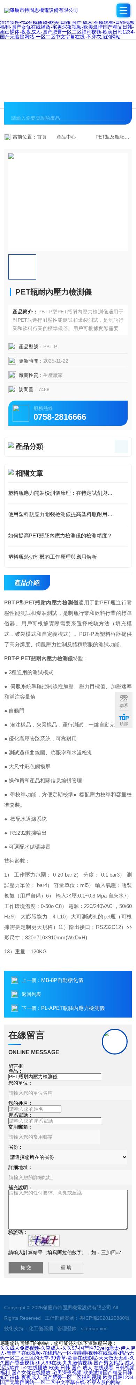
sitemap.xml (94, 1328)
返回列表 (31, 994)
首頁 (42, 137)
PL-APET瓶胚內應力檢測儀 (73, 1008)
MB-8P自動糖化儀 (62, 980)
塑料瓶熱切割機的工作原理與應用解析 (52, 557)
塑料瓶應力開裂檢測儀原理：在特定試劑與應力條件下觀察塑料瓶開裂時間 (68, 493)
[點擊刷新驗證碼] (44, 1240)
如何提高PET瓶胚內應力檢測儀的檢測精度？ (60, 535)
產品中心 (66, 137)
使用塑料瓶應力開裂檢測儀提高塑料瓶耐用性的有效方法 (68, 514)
